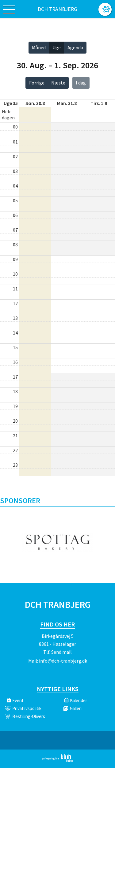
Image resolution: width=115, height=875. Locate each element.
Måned (39, 47)
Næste (58, 83)
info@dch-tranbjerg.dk (63, 661)
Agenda (75, 47)
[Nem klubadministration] (57, 761)
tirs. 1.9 (98, 103)
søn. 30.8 (35, 103)
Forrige (36, 83)
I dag (81, 83)
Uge (56, 47)
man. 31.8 (67, 103)
